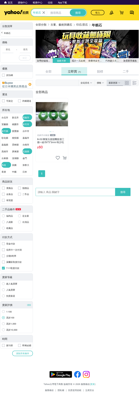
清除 (29, 304)
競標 (100, 71)
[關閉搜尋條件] (44, 13)
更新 (92, 384)
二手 (126, 71)
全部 (48, 71)
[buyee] (16, 84)
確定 (25, 57)
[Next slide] (66, 114)
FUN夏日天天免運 (113, 60)
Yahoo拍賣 (16, 12)
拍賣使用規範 (74, 390)
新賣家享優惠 (130, 60)
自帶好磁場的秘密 (45, 60)
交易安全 (89, 390)
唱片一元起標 (78, 60)
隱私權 (61, 390)
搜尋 (122, 192)
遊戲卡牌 (61, 60)
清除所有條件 (22, 353)
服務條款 (49, 390)
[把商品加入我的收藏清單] (58, 158)
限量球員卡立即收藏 (96, 60)
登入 (97, 12)
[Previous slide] (38, 114)
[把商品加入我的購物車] (65, 158)
